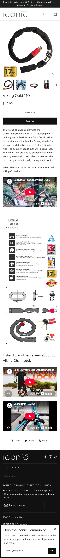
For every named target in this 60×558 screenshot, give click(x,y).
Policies (9, 476)
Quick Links (11, 467)
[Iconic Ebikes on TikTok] (55, 457)
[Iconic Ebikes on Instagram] (50, 457)
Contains (13, 227)
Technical (13, 223)
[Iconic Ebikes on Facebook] (45, 457)
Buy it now (30, 121)
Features (13, 219)
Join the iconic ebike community (27, 485)
